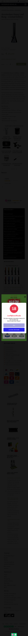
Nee (14, 325)
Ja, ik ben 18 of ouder (14, 329)
